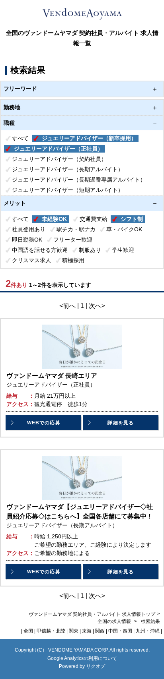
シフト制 (132, 219)
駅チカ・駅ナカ (76, 229)
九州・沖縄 (148, 631)
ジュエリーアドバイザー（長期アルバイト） (67, 169)
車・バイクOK (124, 229)
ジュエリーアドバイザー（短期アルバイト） (67, 190)
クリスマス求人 (31, 260)
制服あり (90, 250)
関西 (100, 631)
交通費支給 (93, 219)
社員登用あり (28, 229)
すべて (20, 138)
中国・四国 (120, 631)
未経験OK (54, 219)
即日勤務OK (27, 239)
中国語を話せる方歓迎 (40, 250)
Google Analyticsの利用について (82, 658)
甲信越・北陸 (51, 631)
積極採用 (73, 260)
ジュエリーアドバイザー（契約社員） (59, 159)
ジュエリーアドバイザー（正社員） (58, 148)
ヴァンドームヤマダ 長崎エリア (51, 375)
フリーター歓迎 (72, 239)
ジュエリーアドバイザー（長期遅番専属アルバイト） (79, 179)
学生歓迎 (123, 250)
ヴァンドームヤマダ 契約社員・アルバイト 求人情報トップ (92, 614)
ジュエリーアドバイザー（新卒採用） (89, 138)
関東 (73, 631)
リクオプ (95, 666)
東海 (87, 631)
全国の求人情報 (115, 621)
